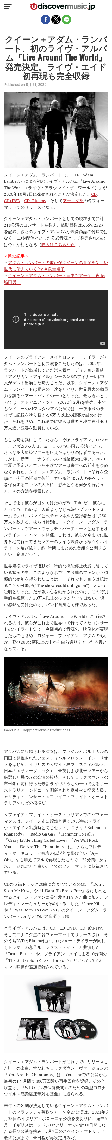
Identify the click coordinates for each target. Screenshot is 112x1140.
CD (94, 194)
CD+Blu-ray (35, 200)
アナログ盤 (73, 200)
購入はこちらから (58, 244)
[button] (8, 6)
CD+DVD (12, 200)
